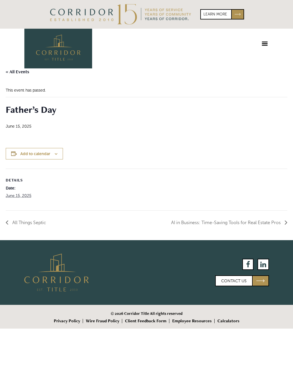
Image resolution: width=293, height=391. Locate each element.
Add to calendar (35, 153)
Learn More (215, 14)
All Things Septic (28, 222)
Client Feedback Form (146, 321)
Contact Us (234, 281)
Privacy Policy (67, 321)
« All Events (17, 72)
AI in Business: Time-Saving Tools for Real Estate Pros (226, 222)
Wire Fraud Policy (102, 321)
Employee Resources (192, 321)
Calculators (228, 321)
